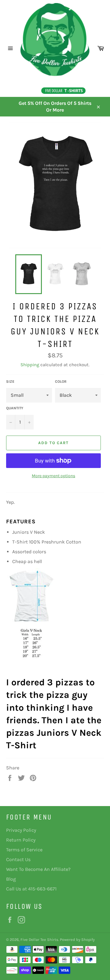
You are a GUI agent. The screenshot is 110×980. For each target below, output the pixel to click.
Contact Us (18, 859)
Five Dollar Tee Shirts (39, 939)
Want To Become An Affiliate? (38, 869)
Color (61, 381)
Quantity (14, 408)
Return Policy (20, 840)
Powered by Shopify (77, 939)
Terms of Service (24, 850)
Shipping (29, 364)
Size (10, 381)
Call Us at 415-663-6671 (31, 889)
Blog (11, 879)
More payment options (53, 475)
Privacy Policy (21, 830)
